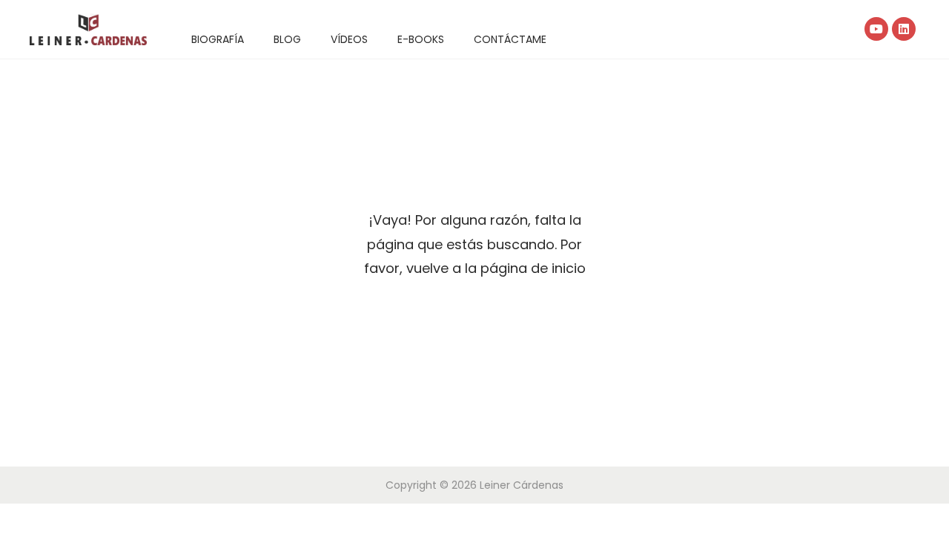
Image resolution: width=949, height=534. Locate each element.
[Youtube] (876, 29)
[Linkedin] (904, 29)
